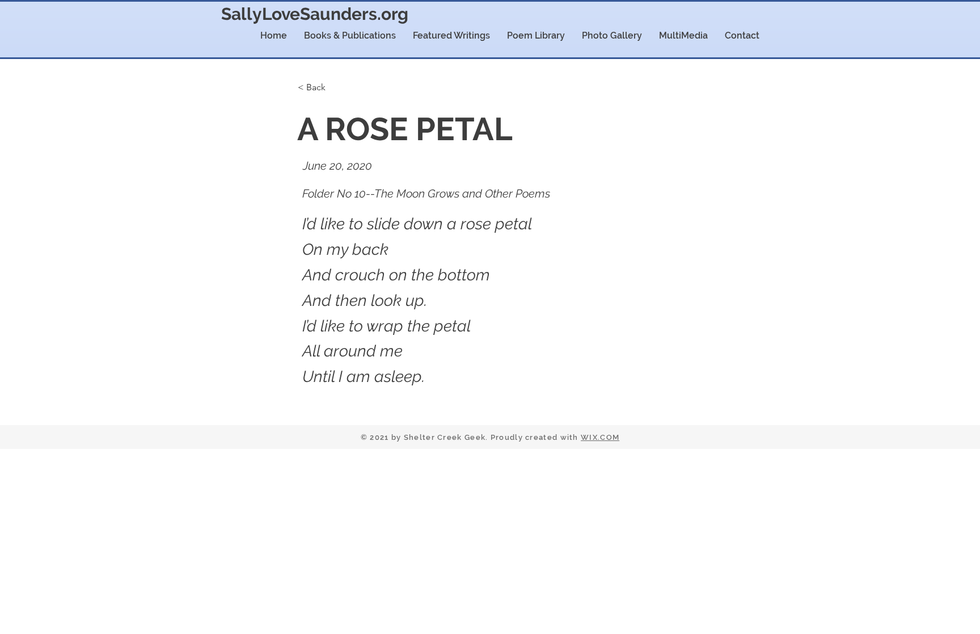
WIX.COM (600, 437)
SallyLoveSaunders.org (314, 14)
